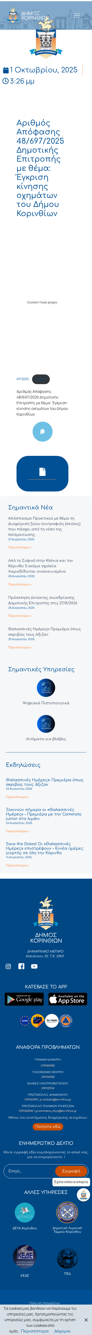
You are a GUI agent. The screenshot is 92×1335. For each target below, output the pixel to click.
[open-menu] (77, 15)
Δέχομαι (62, 1331)
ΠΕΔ (67, 1274)
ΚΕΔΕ (25, 1275)
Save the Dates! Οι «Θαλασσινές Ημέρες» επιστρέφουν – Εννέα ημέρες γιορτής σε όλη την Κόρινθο (44, 848)
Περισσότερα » (19, 547)
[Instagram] (8, 966)
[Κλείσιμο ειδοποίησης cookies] (86, 1320)
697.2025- (23, 379)
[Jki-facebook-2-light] (21, 966)
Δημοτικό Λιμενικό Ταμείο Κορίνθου (67, 1230)
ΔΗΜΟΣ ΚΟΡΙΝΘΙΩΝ (35, 16)
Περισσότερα (35, 1331)
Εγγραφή (71, 1171)
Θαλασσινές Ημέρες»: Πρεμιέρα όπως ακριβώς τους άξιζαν (45, 782)
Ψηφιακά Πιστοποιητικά (46, 703)
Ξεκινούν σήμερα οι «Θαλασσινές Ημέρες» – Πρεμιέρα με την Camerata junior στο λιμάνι (43, 814)
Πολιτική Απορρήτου (44, 1303)
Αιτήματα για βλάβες (46, 739)
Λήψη (41, 379)
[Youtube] (34, 966)
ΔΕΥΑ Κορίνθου (25, 1228)
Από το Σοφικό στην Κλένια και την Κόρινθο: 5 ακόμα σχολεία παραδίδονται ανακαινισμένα (40, 566)
